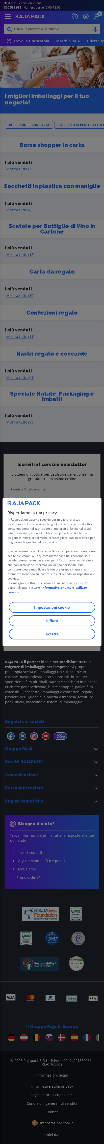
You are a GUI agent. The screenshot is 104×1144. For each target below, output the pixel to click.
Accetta (52, 634)
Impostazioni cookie (52, 607)
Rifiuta (52, 620)
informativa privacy (56, 587)
